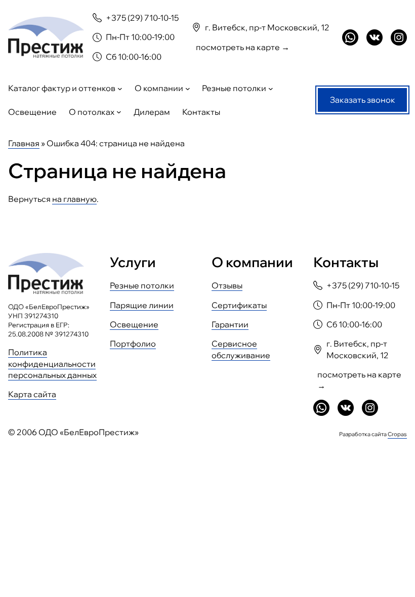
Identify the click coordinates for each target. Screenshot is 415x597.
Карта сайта (32, 394)
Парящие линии (142, 305)
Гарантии (230, 324)
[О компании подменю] (187, 88)
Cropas (397, 434)
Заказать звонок (362, 100)
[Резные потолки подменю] (270, 88)
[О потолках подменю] (118, 111)
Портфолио (133, 343)
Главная (23, 143)
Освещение (134, 324)
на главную (74, 199)
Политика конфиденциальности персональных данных (52, 363)
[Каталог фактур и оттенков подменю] (119, 88)
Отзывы (227, 285)
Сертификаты (239, 305)
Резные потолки (142, 285)
